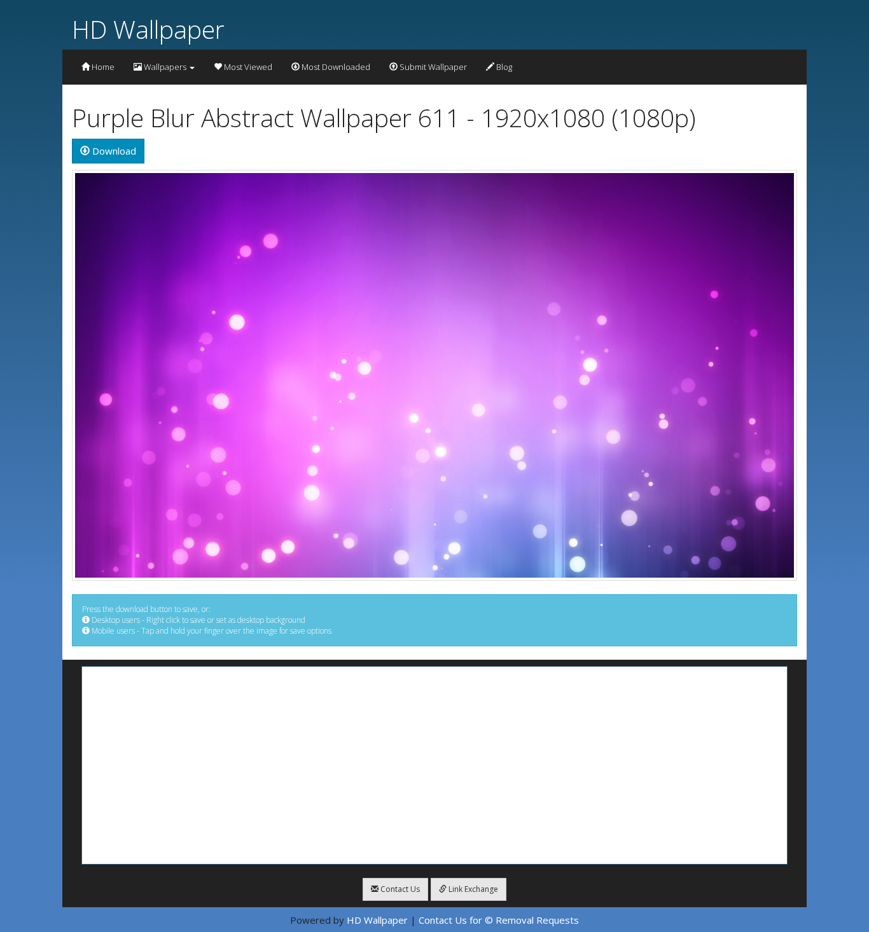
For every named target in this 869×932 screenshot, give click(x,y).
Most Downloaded (335, 67)
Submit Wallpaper (432, 67)
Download (113, 150)
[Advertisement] (434, 765)
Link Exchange (472, 889)
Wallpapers (165, 67)
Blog (503, 67)
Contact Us (399, 889)
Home (102, 67)
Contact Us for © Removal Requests (499, 920)
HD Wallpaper (148, 29)
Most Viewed (247, 67)
